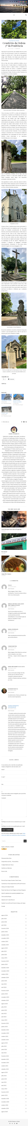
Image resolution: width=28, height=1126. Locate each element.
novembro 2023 (5, 997)
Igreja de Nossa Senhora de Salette (17, 401)
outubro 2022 (4, 1036)
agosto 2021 (4, 1072)
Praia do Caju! (4, 413)
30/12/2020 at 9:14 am (12, 647)
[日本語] (23, 1)
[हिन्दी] (21, 1)
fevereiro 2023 (5, 1023)
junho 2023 (4, 1010)
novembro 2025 (5, 938)
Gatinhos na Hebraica (6, 868)
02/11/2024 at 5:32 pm (12, 708)
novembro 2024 (5, 971)
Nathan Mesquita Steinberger (13, 706)
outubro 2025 (4, 941)
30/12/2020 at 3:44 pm (12, 668)
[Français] (19, 1)
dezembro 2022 (5, 1029)
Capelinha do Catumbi (6, 400)
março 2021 (4, 1088)
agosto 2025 (4, 948)
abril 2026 (3, 925)
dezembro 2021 (5, 1059)
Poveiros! (4, 552)
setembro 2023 (5, 1000)
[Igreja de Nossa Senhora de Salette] (18, 397)
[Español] (26, 1)
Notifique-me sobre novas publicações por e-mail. (13, 826)
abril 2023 (3, 1016)
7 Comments (17, 48)
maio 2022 (4, 1052)
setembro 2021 (5, 1069)
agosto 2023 (4, 1003)
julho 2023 (4, 1007)
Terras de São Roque (6, 896)
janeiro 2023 (4, 1026)
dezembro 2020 (5, 1098)
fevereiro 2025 (5, 961)
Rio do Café (4, 871)
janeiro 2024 (4, 993)
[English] (18, 1)
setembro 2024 (5, 977)
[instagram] (10, 1)
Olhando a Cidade (14, 5)
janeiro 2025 (4, 964)
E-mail (3, 777)
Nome (3, 769)
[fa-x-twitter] (12, 1)
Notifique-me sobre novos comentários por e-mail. (13, 821)
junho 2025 (4, 954)
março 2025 (4, 957)
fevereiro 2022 (5, 1056)
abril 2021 (3, 1085)
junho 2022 (4, 1049)
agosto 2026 (4, 915)
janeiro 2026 (4, 931)
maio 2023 (4, 1013)
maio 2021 (4, 1082)
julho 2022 (4, 1046)
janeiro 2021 (4, 1095)
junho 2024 (4, 980)
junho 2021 (4, 1079)
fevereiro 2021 (5, 1092)
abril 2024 (3, 987)
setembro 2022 (5, 1039)
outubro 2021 (4, 1065)
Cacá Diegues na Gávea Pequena (11, 529)
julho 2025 (4, 951)
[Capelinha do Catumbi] (6, 397)
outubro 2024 (4, 974)
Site (2, 784)
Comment (3, 798)
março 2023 (4, 1020)
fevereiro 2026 (5, 928)
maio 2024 (4, 984)
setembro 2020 (5, 1108)
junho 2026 (4, 921)
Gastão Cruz (4, 903)
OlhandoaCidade (14, 40)
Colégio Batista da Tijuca (7, 864)
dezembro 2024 (5, 967)
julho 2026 (4, 918)
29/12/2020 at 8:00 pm (12, 586)
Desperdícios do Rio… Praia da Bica (9, 861)
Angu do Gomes (6, 574)
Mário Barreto (6, 421)
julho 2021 (4, 1075)
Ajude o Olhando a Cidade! (7, 846)
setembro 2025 (5, 944)
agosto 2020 (4, 1111)
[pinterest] (16, 1)
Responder (11, 588)
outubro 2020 (4, 1105)
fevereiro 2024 (5, 990)
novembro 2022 (5, 1033)
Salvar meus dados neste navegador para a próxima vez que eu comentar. (13, 794)
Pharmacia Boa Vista (6, 858)
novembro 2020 (5, 1101)
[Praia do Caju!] (6, 409)
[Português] (25, 1)
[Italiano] (22, 1)
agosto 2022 (4, 1043)
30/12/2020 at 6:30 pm (12, 690)
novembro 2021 (5, 1062)
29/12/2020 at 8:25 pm (12, 606)
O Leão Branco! (11, 899)
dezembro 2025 (5, 935)
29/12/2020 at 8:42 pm (12, 630)
